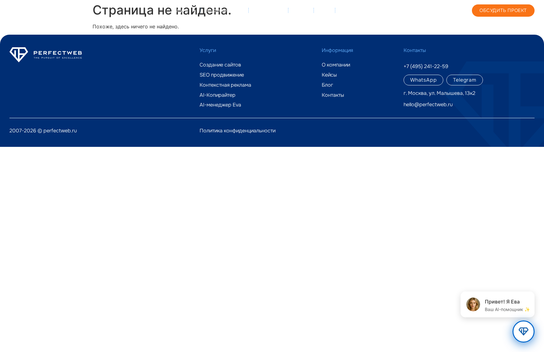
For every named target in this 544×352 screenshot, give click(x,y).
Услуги (179, 10)
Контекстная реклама (225, 85)
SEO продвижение (222, 75)
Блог (324, 10)
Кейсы (301, 10)
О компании (268, 10)
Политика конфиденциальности (237, 130)
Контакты (352, 10)
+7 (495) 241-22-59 (418, 10)
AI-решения (220, 10)
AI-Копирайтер (217, 95)
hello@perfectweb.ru (428, 104)
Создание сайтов (220, 65)
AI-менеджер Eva (220, 105)
